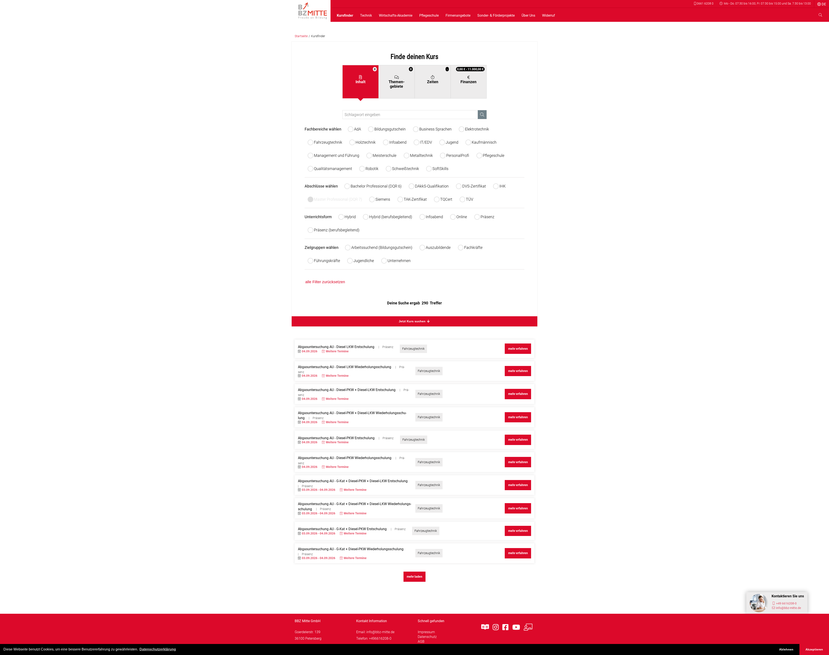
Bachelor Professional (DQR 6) (376, 186)
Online (461, 217)
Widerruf (548, 15)
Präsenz (487, 217)
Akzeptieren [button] (814, 649)
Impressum (426, 632)
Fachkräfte (473, 247)
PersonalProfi (457, 155)
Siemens (382, 199)
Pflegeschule (429, 15)
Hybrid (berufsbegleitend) (390, 217)
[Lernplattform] (528, 627)
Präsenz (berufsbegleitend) (336, 230)
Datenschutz (427, 637)
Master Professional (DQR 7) (338, 199)
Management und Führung (336, 155)
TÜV (469, 199)
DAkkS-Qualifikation (432, 186)
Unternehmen (399, 260)
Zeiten (437, 75)
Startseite (301, 36)
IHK (502, 186)
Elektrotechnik (477, 129)
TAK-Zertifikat (415, 199)
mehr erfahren (518, 349)
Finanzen (470, 75)
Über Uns (528, 15)
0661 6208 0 (705, 3)
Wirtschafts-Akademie (395, 15)
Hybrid (350, 217)
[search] (820, 15)
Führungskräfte (327, 260)
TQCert (446, 199)
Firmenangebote (458, 15)
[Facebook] (505, 627)
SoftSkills (440, 168)
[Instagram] (496, 627)
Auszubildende (438, 247)
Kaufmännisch (484, 142)
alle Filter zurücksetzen (325, 282)
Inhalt (366, 75)
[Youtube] (516, 627)
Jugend (452, 142)
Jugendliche (363, 260)
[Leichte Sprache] (485, 627)
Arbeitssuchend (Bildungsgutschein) (381, 247)
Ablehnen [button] (786, 649)
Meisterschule (384, 155)
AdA (357, 129)
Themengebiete (400, 78)
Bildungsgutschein (390, 129)
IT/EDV (426, 142)
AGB (421, 641)
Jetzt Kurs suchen (412, 321)
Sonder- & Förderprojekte (496, 15)
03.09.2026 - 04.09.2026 (318, 490)
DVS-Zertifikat (474, 186)
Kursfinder (345, 15)
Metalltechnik (421, 155)
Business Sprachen (435, 129)
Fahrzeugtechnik (328, 142)
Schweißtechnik (405, 168)
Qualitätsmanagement (333, 168)
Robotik (371, 168)
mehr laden (414, 577)
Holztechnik (366, 142)
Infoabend (398, 142)
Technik (366, 15)
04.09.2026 (309, 351)
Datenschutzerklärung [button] (157, 649)
